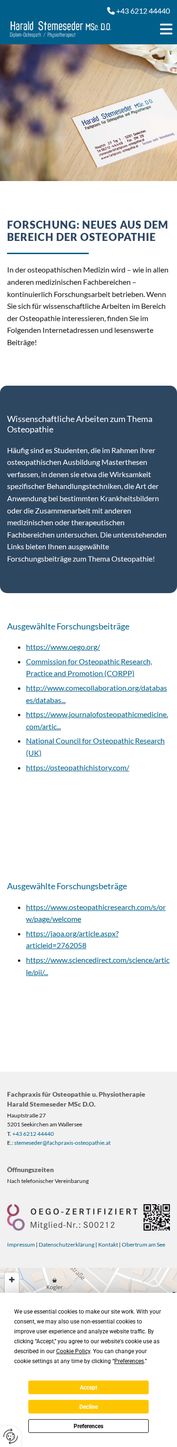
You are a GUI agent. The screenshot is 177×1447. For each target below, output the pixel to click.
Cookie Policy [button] (73, 1351)
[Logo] (66, 29)
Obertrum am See (143, 1244)
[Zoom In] (12, 1280)
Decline (88, 1407)
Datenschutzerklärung (66, 1244)
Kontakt (108, 1244)
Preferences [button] (129, 1361)
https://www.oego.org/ (63, 646)
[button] (155, 29)
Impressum (21, 1244)
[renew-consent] (10, 1436)
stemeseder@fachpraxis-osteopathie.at (62, 1142)
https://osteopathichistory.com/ (77, 767)
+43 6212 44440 (33, 1133)
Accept (88, 1387)
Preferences (88, 1426)
